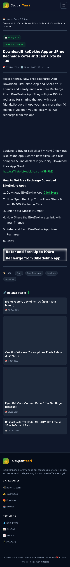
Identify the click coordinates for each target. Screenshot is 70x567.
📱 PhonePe (10, 541)
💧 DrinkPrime (10, 522)
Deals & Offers (21, 19)
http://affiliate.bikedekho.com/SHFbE (28, 171)
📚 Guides (8, 506)
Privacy (24, 562)
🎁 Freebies (9, 500)
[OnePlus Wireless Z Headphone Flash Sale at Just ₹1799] (35, 332)
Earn (19, 273)
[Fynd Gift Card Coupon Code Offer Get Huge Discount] (35, 383)
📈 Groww (9, 535)
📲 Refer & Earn (12, 487)
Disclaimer (34, 562)
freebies (51, 273)
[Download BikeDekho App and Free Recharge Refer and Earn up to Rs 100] (35, 132)
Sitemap (45, 562)
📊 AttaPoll (9, 529)
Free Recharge (34, 273)
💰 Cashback (10, 493)
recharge (9, 279)
